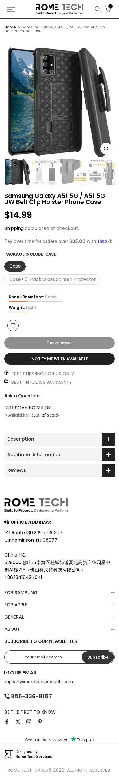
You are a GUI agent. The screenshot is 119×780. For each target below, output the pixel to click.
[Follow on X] (18, 721)
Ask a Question (22, 395)
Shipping (14, 228)
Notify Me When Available (59, 359)
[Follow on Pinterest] (39, 721)
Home (10, 27)
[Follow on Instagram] (28, 721)
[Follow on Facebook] (7, 721)
